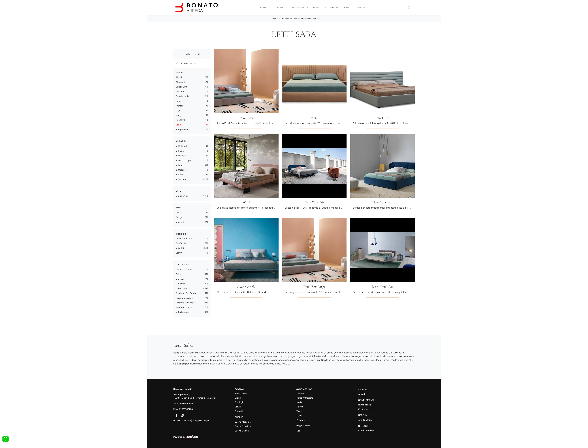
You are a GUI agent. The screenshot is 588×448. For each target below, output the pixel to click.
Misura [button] (179, 191)
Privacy (176, 420)
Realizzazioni (300, 7)
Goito (178, 274)
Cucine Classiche (243, 426)
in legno (180, 165)
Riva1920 (180, 120)
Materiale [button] (181, 141)
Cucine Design (242, 430)
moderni (180, 222)
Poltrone (300, 420)
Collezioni (280, 7)
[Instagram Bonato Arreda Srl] (181, 414)
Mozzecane (181, 288)
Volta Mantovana (184, 312)
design (179, 217)
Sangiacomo (182, 129)
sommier (180, 252)
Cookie (186, 420)
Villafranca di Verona (186, 307)
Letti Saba (311, 18)
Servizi (238, 406)
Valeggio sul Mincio (185, 302)
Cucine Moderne (243, 421)
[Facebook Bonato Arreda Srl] (176, 414)
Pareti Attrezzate (304, 397)
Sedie (299, 415)
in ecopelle (181, 155)
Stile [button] (178, 207)
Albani (179, 77)
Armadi (361, 394)
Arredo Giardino (366, 430)
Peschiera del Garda (186, 293)
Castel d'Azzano (184, 269)
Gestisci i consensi (202, 420)
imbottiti (180, 248)
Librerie (300, 393)
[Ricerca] (409, 8)
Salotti (299, 406)
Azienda (264, 7)
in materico (181, 169)
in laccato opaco (184, 160)
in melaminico (182, 146)
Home (275, 18)
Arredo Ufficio (365, 419)
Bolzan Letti (181, 86)
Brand (316, 7)
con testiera (182, 243)
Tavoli (299, 411)
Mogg (178, 115)
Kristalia (179, 105)
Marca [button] (179, 72)
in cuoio (180, 150)
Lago (178, 110)
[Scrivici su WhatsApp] (5, 439)
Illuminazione (364, 404)
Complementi (364, 409)
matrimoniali (182, 195)
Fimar (178, 101)
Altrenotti (180, 82)
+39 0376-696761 (186, 403)
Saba (178, 124)
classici (179, 212)
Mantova (180, 279)
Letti (302, 18)
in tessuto (181, 179)
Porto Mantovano (184, 298)
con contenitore (184, 238)
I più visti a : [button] (182, 264)
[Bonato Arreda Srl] (196, 8)
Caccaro (180, 91)
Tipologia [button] (181, 233)
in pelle (179, 174)
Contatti (359, 7)
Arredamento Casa (289, 18)
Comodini (362, 389)
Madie (299, 402)
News (346, 7)
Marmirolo (180, 283)
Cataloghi (331, 7)
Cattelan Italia (182, 96)
